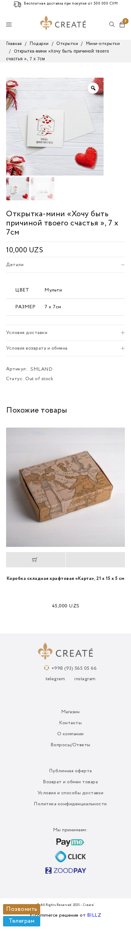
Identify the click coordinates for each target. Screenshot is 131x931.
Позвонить (21, 909)
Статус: (15, 378)
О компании (70, 734)
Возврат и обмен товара (70, 782)
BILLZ (94, 915)
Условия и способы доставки (70, 793)
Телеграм (21, 921)
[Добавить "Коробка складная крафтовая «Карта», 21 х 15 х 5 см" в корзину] (36, 559)
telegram (55, 679)
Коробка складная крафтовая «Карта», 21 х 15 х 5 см (66, 578)
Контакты (70, 723)
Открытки (67, 44)
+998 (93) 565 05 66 (74, 668)
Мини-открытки (103, 44)
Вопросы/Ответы (70, 745)
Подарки (39, 44)
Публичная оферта (70, 771)
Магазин (70, 712)
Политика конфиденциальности (70, 804)
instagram (85, 679)
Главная (14, 44)
